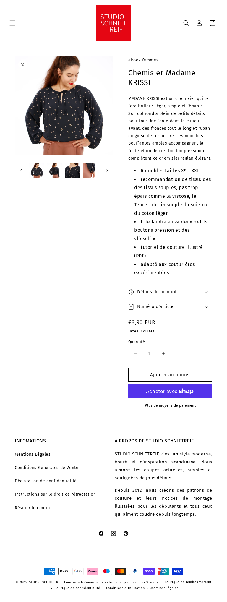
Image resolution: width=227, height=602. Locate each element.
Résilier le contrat (33, 507)
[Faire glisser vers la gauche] (21, 170)
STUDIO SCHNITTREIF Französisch (56, 582)
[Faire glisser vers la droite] (107, 170)
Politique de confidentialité (77, 588)
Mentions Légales (33, 454)
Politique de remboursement (188, 582)
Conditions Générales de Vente (46, 467)
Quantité (136, 342)
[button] (12, 23)
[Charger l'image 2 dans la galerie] (54, 170)
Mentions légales (164, 588)
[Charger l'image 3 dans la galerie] (72, 170)
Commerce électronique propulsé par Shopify (121, 582)
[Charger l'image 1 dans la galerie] (36, 170)
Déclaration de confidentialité (46, 480)
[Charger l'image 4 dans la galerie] (90, 170)
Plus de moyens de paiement (170, 405)
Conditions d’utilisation (125, 588)
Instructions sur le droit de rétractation (55, 494)
